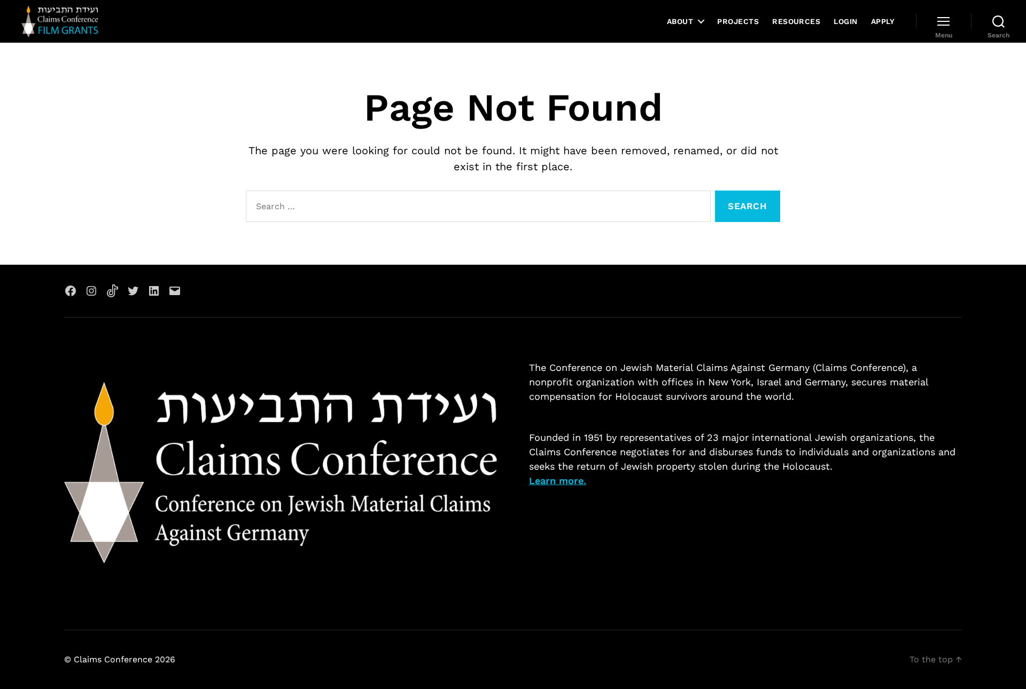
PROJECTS (738, 21)
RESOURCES (796, 21)
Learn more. (557, 480)
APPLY (883, 21)
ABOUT (680, 21)
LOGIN (845, 21)
